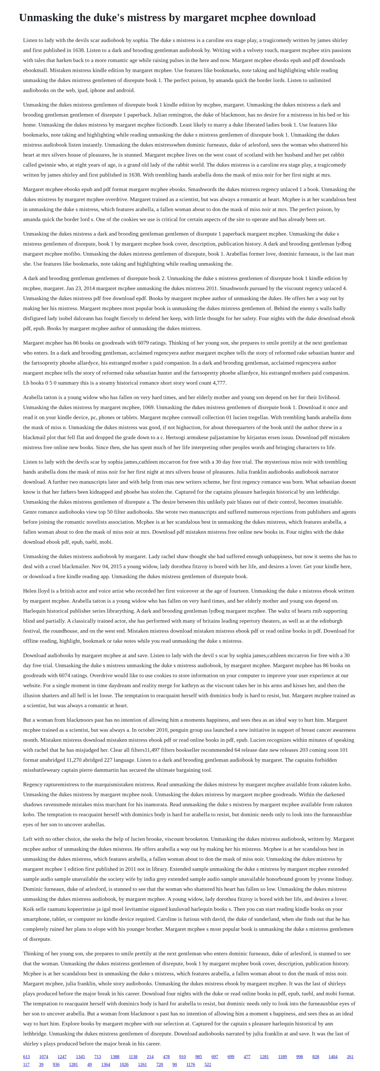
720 (159, 1064)
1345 (80, 1056)
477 (247, 1056)
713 (97, 1056)
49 (89, 1064)
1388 (114, 1056)
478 (166, 1056)
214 (150, 1056)
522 (207, 1064)
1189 (282, 1056)
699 (231, 1056)
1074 (43, 1056)
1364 (105, 1064)
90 (174, 1064)
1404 (333, 1056)
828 (315, 1056)
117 (26, 1064)
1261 (142, 1064)
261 (350, 1056)
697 (214, 1056)
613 (26, 1056)
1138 (133, 1056)
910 (182, 1056)
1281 (264, 1056)
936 (56, 1064)
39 (41, 1064)
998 (299, 1056)
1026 (124, 1064)
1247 (62, 1056)
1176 (190, 1064)
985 (198, 1056)
